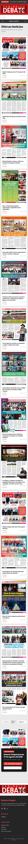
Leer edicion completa (14, 763)
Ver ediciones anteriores (11, 768)
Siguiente (21, 722)
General (3, 816)
